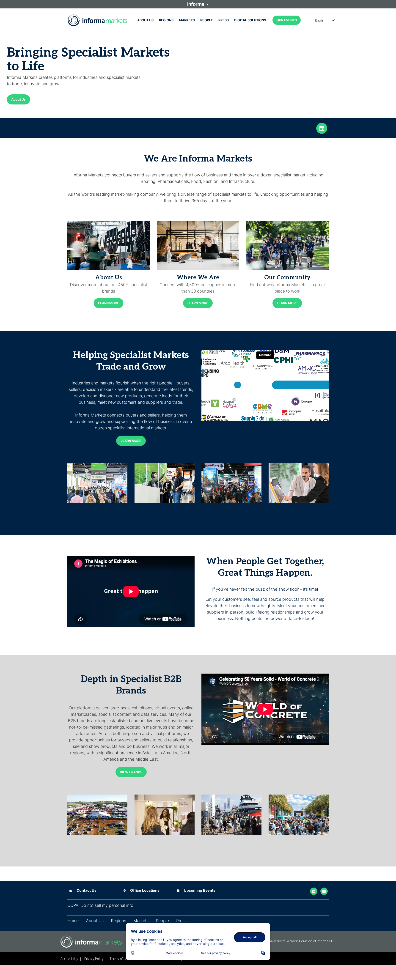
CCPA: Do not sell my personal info (100, 905)
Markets (187, 20)
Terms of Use (119, 959)
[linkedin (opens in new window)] (322, 128)
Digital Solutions (250, 20)
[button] (198, 4)
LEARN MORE (108, 303)
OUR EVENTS (286, 20)
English (320, 20)
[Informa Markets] (97, 20)
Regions (166, 20)
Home (73, 920)
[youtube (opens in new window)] (324, 890)
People (206, 20)
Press (223, 20)
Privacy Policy (93, 959)
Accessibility (69, 959)
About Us (145, 20)
